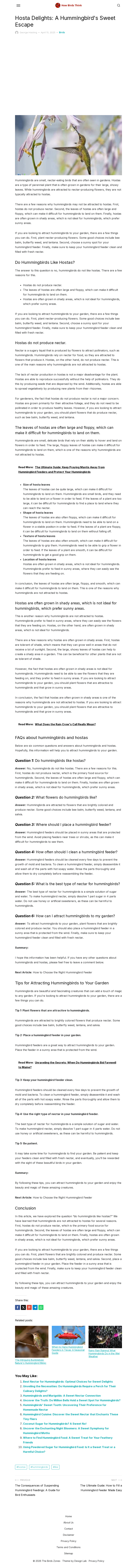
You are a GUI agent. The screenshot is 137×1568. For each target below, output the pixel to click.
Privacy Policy (68, 1541)
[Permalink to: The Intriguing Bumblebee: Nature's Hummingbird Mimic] (31, 1342)
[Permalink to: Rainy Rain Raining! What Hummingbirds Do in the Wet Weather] (105, 1337)
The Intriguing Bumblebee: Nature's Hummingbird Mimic (30, 1361)
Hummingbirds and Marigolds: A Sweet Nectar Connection (62, 1395)
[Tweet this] (23, 1307)
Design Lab (80, 1560)
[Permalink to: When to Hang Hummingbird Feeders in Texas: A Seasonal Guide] (68, 1335)
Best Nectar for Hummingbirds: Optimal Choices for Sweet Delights (68, 1381)
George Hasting (28, 32)
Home (68, 1516)
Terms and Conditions (68, 1547)
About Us (68, 1522)
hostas (22, 1466)
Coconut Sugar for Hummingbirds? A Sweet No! (55, 1423)
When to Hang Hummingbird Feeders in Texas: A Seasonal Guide (68, 1350)
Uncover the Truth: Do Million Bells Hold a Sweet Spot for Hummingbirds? (71, 1400)
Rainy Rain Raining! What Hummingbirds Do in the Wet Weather (104, 1353)
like (56, 1466)
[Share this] (17, 1307)
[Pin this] (29, 1307)
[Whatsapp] (40, 1307)
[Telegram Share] (35, 1307)
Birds (62, 32)
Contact (68, 1528)
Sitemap (68, 1553)
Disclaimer (68, 1534)
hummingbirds (40, 1466)
